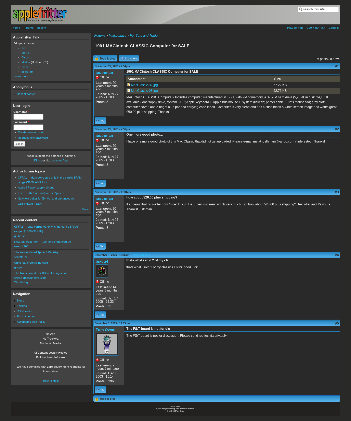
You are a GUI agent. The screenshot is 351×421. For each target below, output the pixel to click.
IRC (24, 48)
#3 (337, 192)
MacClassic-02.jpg (144, 85)
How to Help (51, 380)
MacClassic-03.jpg (144, 90)
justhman (104, 72)
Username (21, 111)
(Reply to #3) (140, 255)
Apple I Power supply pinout (36, 187)
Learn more (20, 76)
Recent (41, 27)
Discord (26, 57)
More (85, 209)
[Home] (40, 21)
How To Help (295, 27)
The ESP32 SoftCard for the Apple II (41, 193)
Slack (25, 67)
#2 (337, 129)
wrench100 (21, 246)
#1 (337, 66)
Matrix (25, 52)
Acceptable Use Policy (31, 321)
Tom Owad (106, 330)
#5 (337, 323)
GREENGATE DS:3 (30, 203)
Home (16, 27)
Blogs (20, 300)
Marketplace (117, 35)
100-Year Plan (316, 27)
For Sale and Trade (144, 35)
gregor (18, 267)
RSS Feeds (24, 311)
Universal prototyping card (31, 262)
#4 (337, 255)
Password (21, 122)
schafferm (20, 257)
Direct (38, 160)
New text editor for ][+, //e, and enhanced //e (46, 198)
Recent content (26, 93)
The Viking (21, 282)
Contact (334, 27)
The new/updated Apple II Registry (36, 252)
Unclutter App (59, 160)
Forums (29, 27)
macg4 (102, 261)
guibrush (19, 236)
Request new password (33, 137)
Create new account (31, 132)
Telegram (28, 71)
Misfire (26, 62)
